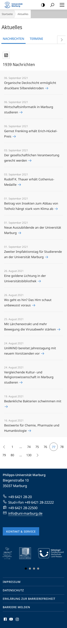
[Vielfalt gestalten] (10, 553)
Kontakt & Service (21, 531)
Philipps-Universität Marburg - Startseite (14, 4)
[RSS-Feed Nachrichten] (6, 55)
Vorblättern (61, 40)
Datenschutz (13, 590)
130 (28, 455)
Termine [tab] (36, 39)
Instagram (17, 621)
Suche (52, 5)
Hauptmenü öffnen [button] (62, 5)
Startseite (7, 14)
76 (45, 447)
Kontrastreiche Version (43, 5)
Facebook (5, 621)
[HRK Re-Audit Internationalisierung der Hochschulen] (27, 553)
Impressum (12, 582)
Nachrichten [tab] (13, 39)
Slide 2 (30, 569)
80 (12, 455)
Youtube (11, 621)
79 (4, 455)
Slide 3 (34, 569)
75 (37, 447)
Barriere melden (16, 607)
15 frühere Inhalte (4, 447)
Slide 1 (26, 569)
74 (29, 447)
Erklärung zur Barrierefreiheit (29, 599)
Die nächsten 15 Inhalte (37, 455)
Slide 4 (38, 569)
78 (62, 447)
